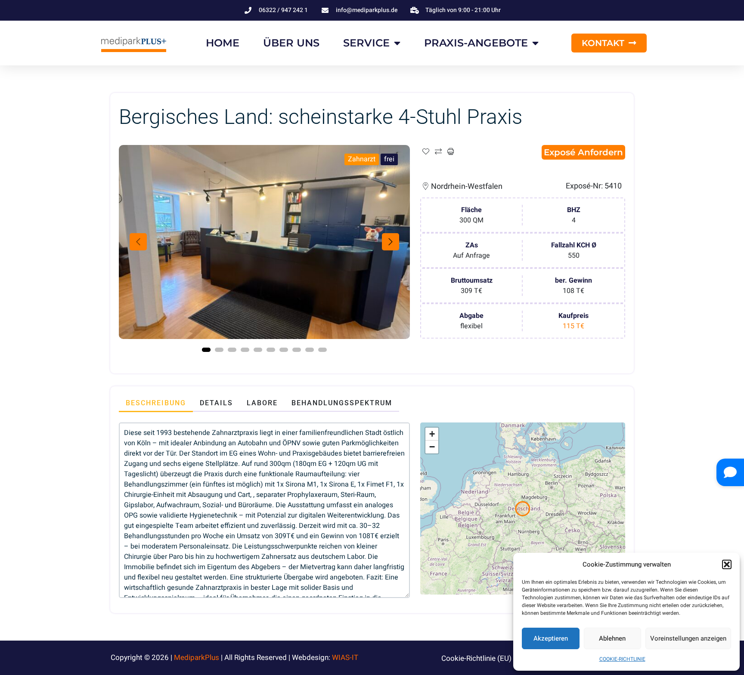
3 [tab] (232, 350)
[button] (726, 564)
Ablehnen (612, 638)
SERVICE (366, 43)
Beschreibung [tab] (156, 403)
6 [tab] (271, 350)
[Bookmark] (425, 152)
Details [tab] (216, 403)
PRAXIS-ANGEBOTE (476, 43)
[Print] (450, 152)
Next (390, 241)
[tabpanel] (264, 242)
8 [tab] (296, 350)
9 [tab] (309, 350)
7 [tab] (283, 350)
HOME (222, 43)
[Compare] (438, 152)
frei (389, 159)
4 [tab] (245, 350)
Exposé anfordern (583, 152)
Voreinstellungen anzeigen (688, 638)
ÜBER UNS (291, 43)
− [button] (432, 446)
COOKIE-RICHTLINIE (622, 659)
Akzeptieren (550, 638)
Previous (138, 241)
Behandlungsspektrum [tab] (341, 403)
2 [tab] (219, 350)
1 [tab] (206, 350)
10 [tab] (322, 350)
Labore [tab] (262, 403)
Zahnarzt (361, 159)
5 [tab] (258, 350)
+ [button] (432, 433)
